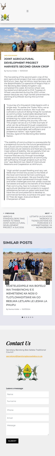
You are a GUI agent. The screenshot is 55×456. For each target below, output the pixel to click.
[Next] (48, 282)
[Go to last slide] (7, 282)
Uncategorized (10, 55)
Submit (12, 441)
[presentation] (27, 264)
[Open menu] (27, 11)
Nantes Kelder (12, 71)
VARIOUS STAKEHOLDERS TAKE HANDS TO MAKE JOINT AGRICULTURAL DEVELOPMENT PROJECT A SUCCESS (14, 220)
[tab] (22, 317)
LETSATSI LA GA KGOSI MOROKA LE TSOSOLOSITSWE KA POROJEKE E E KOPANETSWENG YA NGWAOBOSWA (41, 220)
